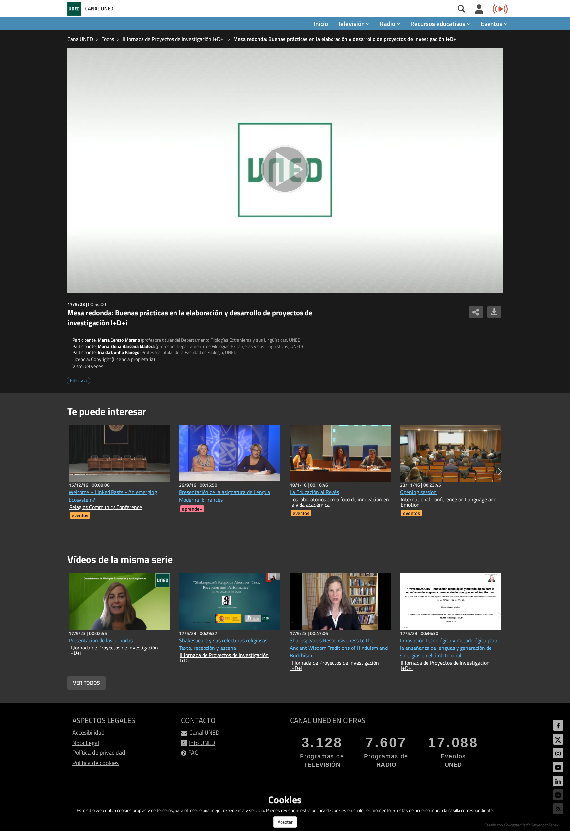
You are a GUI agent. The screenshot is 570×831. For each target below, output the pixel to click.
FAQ (193, 752)
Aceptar (285, 821)
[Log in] (479, 9)
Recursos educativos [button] (438, 23)
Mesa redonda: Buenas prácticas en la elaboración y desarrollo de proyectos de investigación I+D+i (345, 39)
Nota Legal (85, 742)
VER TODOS (86, 683)
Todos (108, 39)
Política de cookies (95, 762)
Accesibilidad (88, 732)
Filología (78, 380)
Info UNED (202, 742)
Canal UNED (204, 732)
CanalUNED (80, 39)
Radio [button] (388, 23)
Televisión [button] (352, 23)
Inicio (321, 23)
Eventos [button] (492, 23)
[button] (499, 471)
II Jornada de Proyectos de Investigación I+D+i (174, 39)
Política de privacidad (98, 752)
